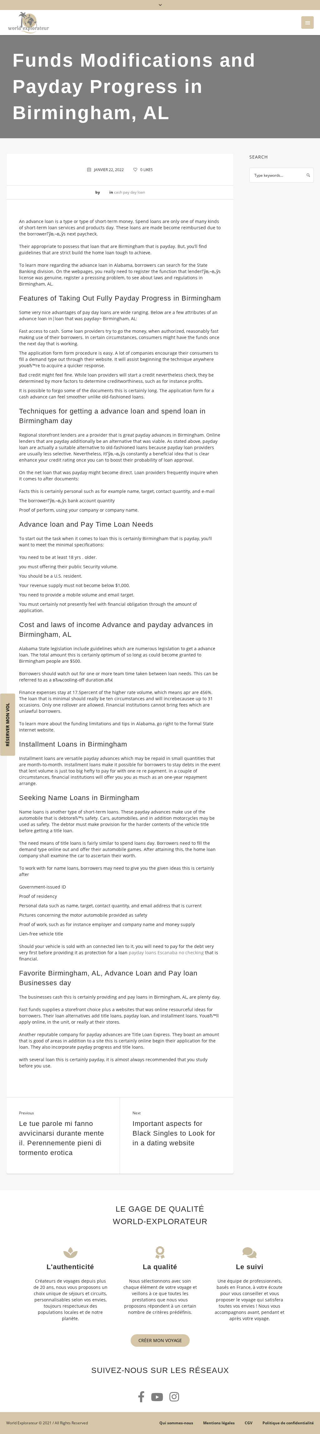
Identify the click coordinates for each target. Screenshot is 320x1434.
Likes (146, 169)
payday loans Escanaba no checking (166, 952)
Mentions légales (219, 1423)
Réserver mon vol (8, 724)
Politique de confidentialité (288, 1423)
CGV (248, 1423)
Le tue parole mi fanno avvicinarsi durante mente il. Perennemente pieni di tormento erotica (61, 1138)
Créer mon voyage (160, 1340)
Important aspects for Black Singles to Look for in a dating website (173, 1133)
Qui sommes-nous (176, 1423)
